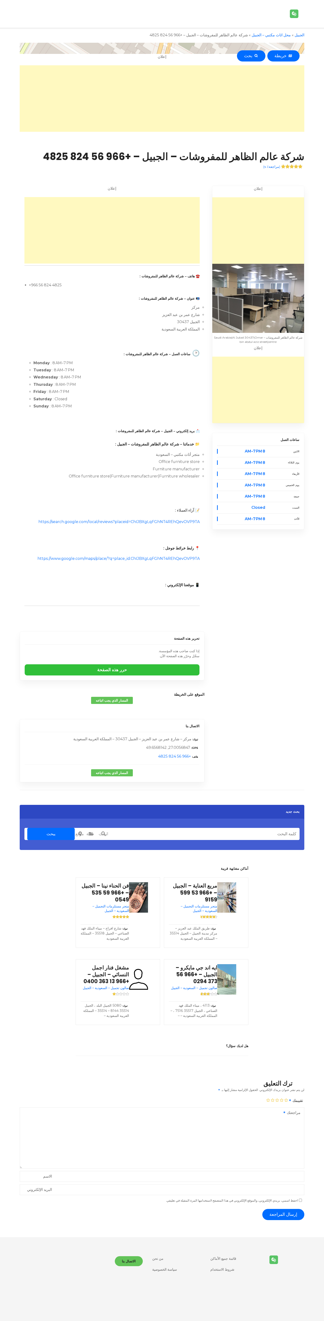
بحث (249, 55)
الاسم (47, 1176)
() (271, 167)
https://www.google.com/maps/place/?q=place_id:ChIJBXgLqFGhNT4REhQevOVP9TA (118, 558)
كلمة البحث (103, 833)
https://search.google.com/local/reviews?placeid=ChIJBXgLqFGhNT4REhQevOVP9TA (119, 521)
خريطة (281, 55)
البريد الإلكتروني (39, 1189)
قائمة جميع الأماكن (223, 1258)
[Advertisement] (162, 98)
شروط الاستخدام (222, 1269)
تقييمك (297, 1100)
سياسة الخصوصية (164, 1269)
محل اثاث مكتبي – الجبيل (271, 35)
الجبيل (299, 35)
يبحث (51, 833)
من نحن (157, 1258)
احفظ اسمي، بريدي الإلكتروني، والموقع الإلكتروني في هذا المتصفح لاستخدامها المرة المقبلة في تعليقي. (232, 1200)
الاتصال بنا (192, 726)
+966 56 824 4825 (174, 756)
